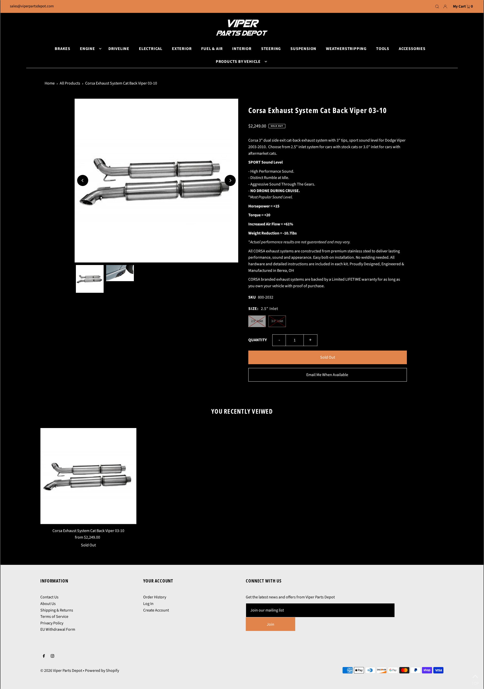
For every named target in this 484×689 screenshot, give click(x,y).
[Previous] (82, 180)
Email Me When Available (327, 375)
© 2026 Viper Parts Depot (61, 670)
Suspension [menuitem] (303, 48)
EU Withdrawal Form (57, 629)
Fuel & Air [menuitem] (212, 48)
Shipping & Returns (56, 610)
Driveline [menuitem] (118, 48)
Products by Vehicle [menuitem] (238, 61)
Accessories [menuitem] (412, 48)
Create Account (156, 610)
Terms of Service (54, 616)
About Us (48, 603)
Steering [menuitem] (271, 48)
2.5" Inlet (257, 321)
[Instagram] (52, 656)
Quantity (257, 340)
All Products (70, 83)
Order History (154, 597)
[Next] (230, 180)
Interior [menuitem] (241, 48)
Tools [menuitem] (382, 48)
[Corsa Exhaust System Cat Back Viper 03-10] (88, 476)
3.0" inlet (277, 321)
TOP (475, 682)
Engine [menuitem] (87, 48)
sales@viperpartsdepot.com (32, 6)
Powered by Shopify (102, 670)
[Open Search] (437, 6)
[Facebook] (44, 656)
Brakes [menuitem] (62, 48)
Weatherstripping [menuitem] (346, 48)
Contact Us (49, 597)
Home (50, 83)
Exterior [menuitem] (182, 48)
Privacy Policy (51, 623)
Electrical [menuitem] (150, 48)
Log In (148, 603)
